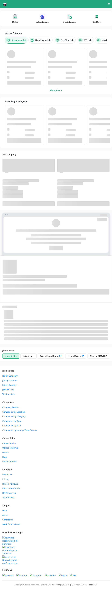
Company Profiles (10, 407)
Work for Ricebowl (11, 524)
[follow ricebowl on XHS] (73, 575)
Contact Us (7, 519)
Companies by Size (11, 425)
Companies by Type (11, 421)
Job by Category (10, 376)
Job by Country (9, 385)
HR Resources (9, 493)
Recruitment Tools (11, 488)
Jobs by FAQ (8, 389)
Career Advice (9, 443)
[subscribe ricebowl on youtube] (21, 575)
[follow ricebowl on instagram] (36, 575)
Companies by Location (13, 412)
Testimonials (8, 394)
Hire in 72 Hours (10, 484)
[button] (97, 18)
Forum (5, 452)
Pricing (5, 479)
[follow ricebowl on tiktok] (63, 575)
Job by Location (9, 380)
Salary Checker (9, 461)
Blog (4, 457)
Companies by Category (14, 416)
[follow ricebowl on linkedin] (50, 575)
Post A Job (7, 474)
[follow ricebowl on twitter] (7, 575)
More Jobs (55, 90)
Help (4, 510)
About (5, 515)
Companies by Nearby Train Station (19, 430)
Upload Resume (10, 447)
